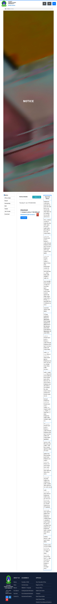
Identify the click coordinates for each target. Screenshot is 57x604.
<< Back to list (36, 197)
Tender (6, 208)
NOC (6, 206)
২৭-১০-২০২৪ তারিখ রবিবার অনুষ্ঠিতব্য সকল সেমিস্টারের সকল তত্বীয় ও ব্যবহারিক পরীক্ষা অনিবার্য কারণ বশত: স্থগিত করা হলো (48, 482)
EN (49, 3)
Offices (38, 578)
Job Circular (7, 211)
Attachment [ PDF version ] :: (28, 214)
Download (7, 214)
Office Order (8, 198)
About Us (17, 578)
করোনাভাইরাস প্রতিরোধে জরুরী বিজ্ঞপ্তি (47, 309)
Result (6, 200)
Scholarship (7, 203)
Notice (9, 8)
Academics (25, 578)
